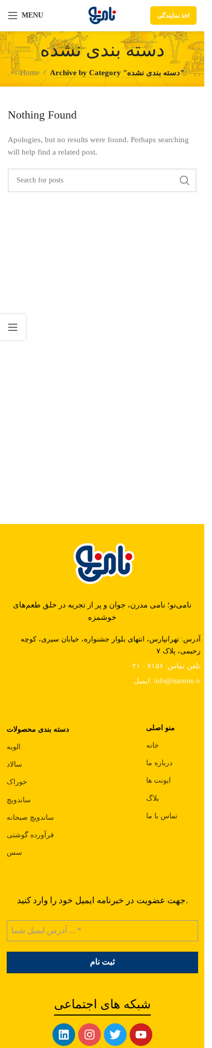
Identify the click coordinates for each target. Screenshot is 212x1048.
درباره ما (159, 763)
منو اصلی (160, 728)
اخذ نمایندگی (173, 15)
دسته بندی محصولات (38, 729)
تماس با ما (162, 816)
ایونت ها (158, 780)
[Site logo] (102, 14)
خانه (152, 745)
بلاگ (152, 798)
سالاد (14, 764)
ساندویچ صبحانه (30, 817)
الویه (14, 747)
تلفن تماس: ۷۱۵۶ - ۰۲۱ (164, 666)
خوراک (17, 782)
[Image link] (102, 562)
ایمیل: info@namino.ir (167, 681)
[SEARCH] (185, 180)
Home (30, 73)
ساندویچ (19, 800)
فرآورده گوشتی (30, 835)
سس (14, 852)
